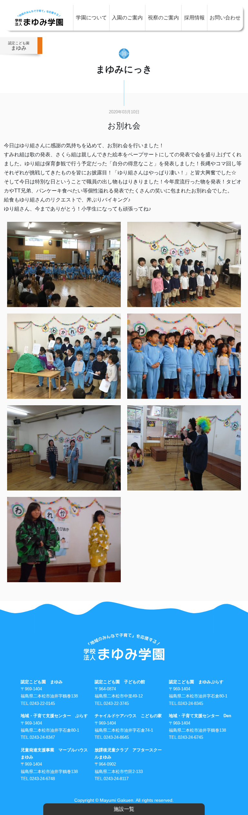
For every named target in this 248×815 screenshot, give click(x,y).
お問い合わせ (225, 17)
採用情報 (194, 17)
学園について (91, 17)
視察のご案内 (163, 17)
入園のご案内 (127, 17)
